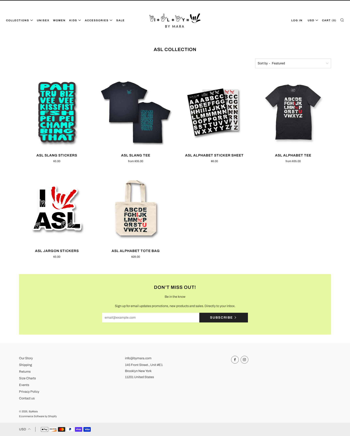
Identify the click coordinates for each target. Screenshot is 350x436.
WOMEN (59, 20)
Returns (25, 371)
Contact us (27, 398)
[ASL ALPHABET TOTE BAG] (136, 208)
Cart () (329, 20)
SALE (120, 20)
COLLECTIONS (17, 20)
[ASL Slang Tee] (136, 112)
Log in (297, 20)
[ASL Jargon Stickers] (57, 208)
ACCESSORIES (97, 20)
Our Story (26, 358)
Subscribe (221, 317)
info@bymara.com (138, 358)
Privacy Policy (29, 391)
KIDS (73, 20)
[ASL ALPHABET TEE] (293, 112)
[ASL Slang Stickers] (57, 112)
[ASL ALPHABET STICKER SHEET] (214, 112)
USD (311, 20)
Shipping (25, 365)
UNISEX (43, 20)
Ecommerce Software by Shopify (38, 416)
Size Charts (27, 378)
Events (24, 385)
